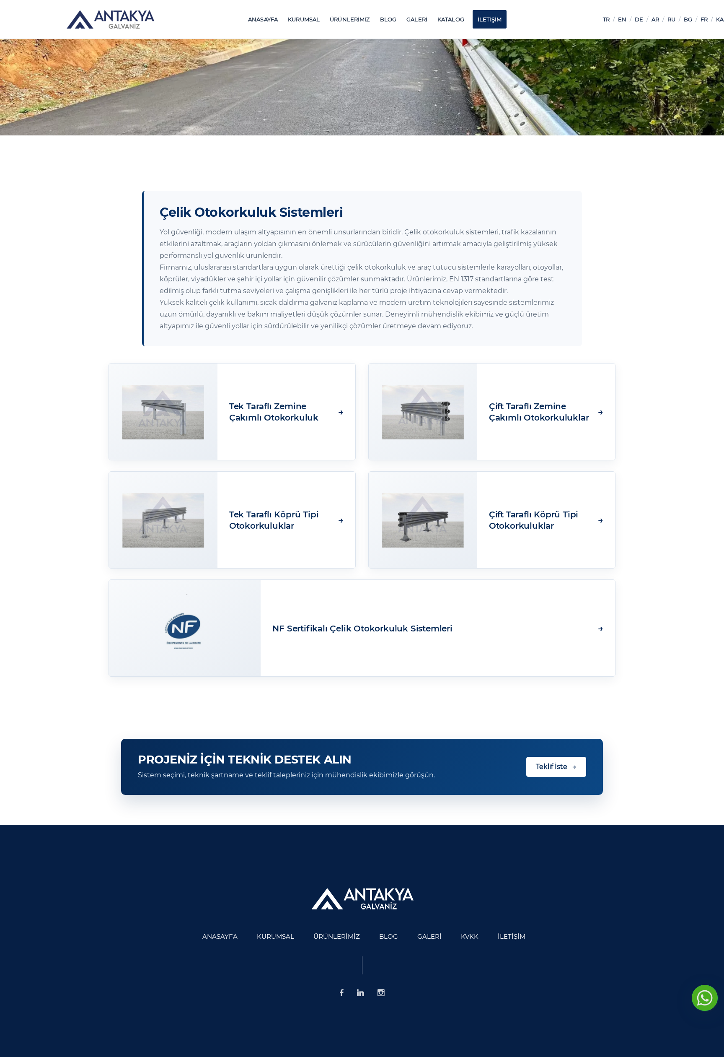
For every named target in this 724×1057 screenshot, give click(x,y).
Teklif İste (556, 767)
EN (622, 19)
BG (688, 19)
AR (655, 19)
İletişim (490, 19)
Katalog (450, 19)
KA (720, 19)
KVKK (469, 936)
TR (606, 19)
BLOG (388, 19)
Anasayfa (263, 19)
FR (704, 19)
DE (639, 19)
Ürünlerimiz (350, 19)
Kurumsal (304, 19)
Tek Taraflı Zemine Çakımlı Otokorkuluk (273, 412)
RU (671, 19)
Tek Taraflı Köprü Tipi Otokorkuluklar (274, 520)
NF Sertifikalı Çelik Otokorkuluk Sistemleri (362, 628)
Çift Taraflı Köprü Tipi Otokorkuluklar (533, 520)
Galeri (416, 19)
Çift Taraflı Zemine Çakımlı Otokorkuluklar (539, 412)
